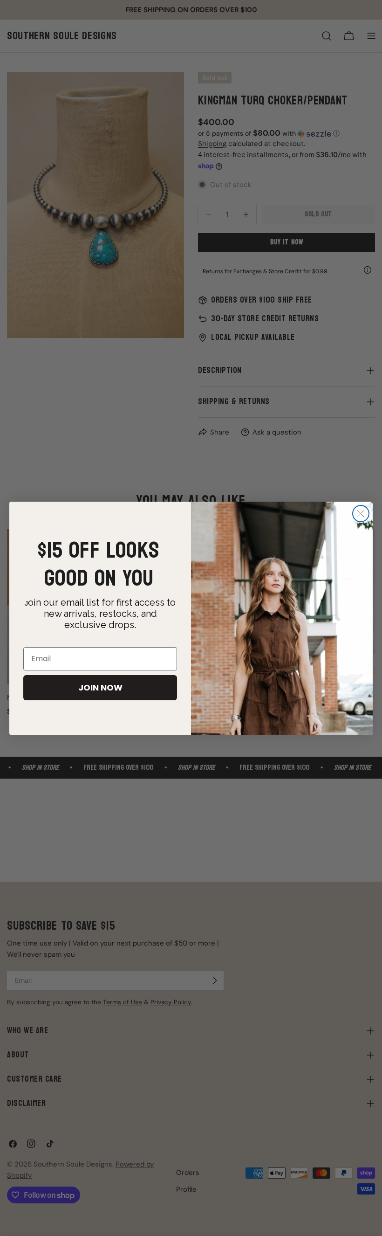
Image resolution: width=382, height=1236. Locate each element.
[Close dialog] (361, 513)
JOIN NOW (100, 687)
